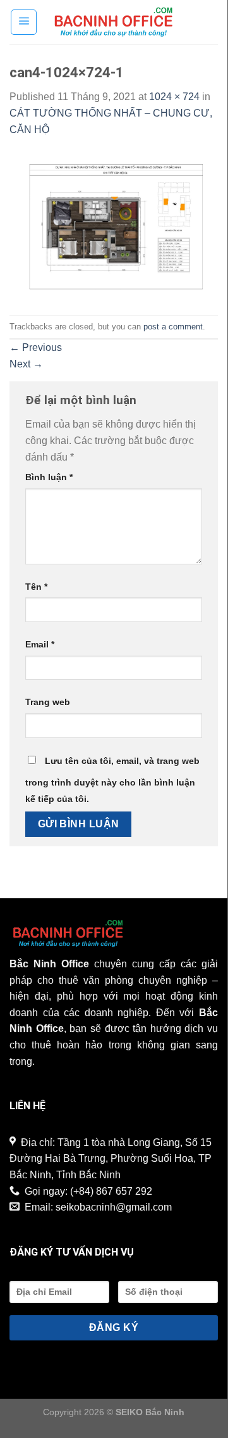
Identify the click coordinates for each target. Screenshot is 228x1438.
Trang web (47, 702)
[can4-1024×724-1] (113, 225)
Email (39, 644)
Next (26, 364)
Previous (35, 347)
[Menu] (24, 22)
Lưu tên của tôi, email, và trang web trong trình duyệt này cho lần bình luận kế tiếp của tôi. (112, 780)
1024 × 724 (174, 96)
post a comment (173, 326)
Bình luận (49, 477)
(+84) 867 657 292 (111, 1191)
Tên (36, 587)
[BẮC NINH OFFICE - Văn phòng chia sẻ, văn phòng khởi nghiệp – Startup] (114, 22)
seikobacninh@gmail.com (114, 1207)
